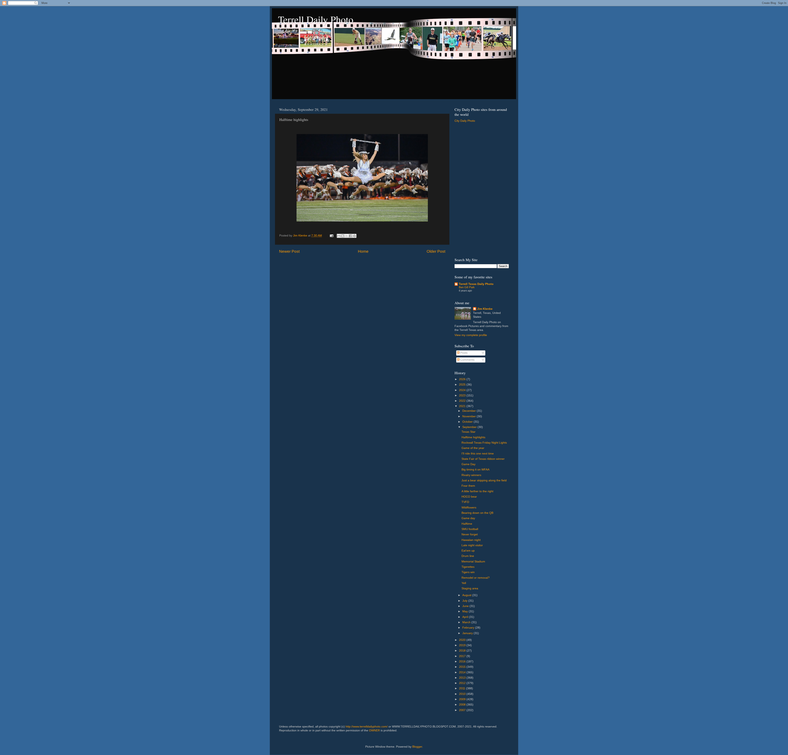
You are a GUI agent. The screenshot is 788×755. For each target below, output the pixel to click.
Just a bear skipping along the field (484, 480)
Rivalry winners (471, 475)
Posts (463, 352)
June (466, 606)
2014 (462, 672)
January (468, 633)
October (468, 421)
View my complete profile (471, 335)
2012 (462, 683)
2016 (462, 661)
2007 (462, 710)
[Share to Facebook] (350, 236)
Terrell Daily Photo (315, 19)
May (465, 611)
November (469, 416)
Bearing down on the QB (477, 512)
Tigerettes (468, 566)
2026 (462, 379)
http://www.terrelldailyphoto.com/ (367, 726)
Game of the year (473, 448)
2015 (462, 666)
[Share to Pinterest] (354, 236)
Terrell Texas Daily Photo (476, 284)
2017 (462, 656)
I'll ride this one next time (478, 453)
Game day (468, 518)
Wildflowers (469, 507)
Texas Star (468, 431)
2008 (462, 704)
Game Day (468, 464)
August (467, 595)
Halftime (467, 523)
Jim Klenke (484, 308)
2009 (462, 699)
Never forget (470, 534)
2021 (462, 406)
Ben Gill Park (467, 287)
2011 (462, 688)
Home (363, 251)
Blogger (417, 746)
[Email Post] (331, 235)
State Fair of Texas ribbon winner (483, 458)
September (470, 427)
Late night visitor (472, 545)
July (465, 600)
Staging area (470, 588)
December (469, 410)
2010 (462, 693)
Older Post (436, 251)
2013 (462, 677)
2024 (462, 390)
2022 (462, 400)
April (465, 616)
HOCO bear (469, 496)
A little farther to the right (477, 491)
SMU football (470, 529)
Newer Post (289, 251)
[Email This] (339, 236)
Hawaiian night (471, 540)
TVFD (465, 502)
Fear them (468, 485)
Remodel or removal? (476, 577)
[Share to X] (347, 236)
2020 (462, 639)
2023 (462, 395)
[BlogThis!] (343, 236)
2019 (462, 645)
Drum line (468, 556)
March (466, 622)
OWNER (374, 730)
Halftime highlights (473, 437)
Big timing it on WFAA (475, 469)
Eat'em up (468, 550)
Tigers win (468, 572)
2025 (462, 384)
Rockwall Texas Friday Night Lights (484, 442)
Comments (466, 359)
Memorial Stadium (473, 561)
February (468, 627)
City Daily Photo (465, 120)
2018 (462, 650)
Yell (464, 583)
